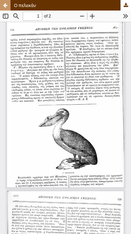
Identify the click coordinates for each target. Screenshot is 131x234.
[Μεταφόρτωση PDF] (126, 5)
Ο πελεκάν (25, 5)
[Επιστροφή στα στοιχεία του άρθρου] (5, 5)
